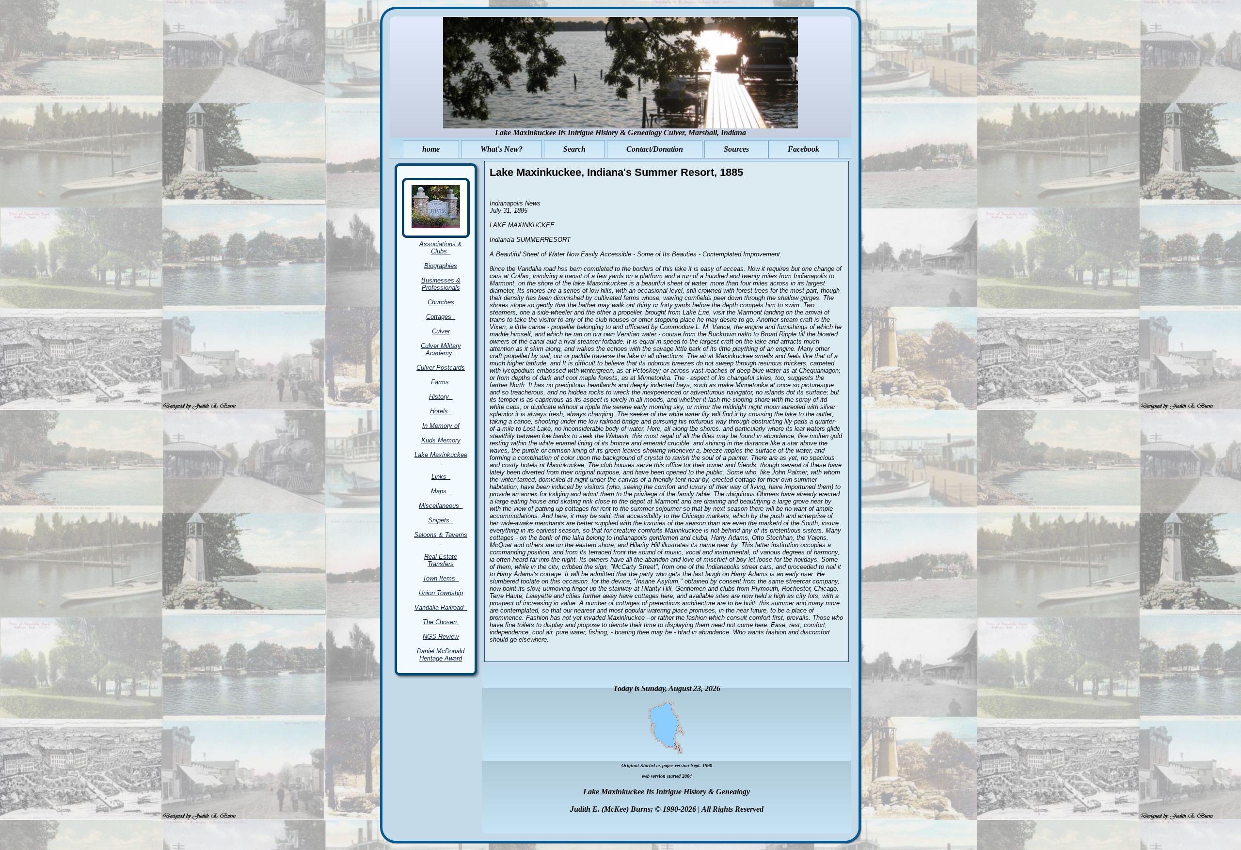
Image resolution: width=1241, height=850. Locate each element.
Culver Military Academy (441, 349)
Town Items (441, 578)
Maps (440, 491)
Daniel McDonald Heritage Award (440, 654)
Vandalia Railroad (440, 607)
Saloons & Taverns (440, 538)
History (441, 396)
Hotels (441, 411)
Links (440, 476)
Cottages (440, 316)
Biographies (440, 265)
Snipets (440, 520)
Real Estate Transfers (440, 560)
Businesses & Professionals (441, 284)
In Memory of (441, 425)
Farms (441, 382)
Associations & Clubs (440, 247)
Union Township (441, 593)
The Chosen (441, 622)
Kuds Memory (441, 440)
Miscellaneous (441, 505)
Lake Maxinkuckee (440, 458)
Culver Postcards (440, 367)
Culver (441, 331)
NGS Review (441, 636)
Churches (441, 302)
